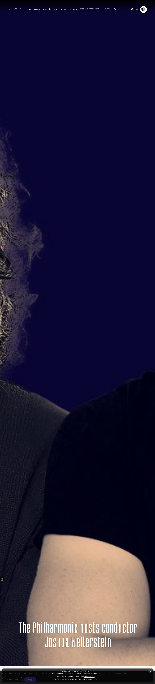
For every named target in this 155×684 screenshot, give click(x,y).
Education (53, 9)
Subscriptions (40, 9)
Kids (29, 9)
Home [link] (7, 9)
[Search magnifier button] (115, 9)
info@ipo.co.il (89, 677)
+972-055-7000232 (77, 679)
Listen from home (69, 9)
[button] (119, 9)
